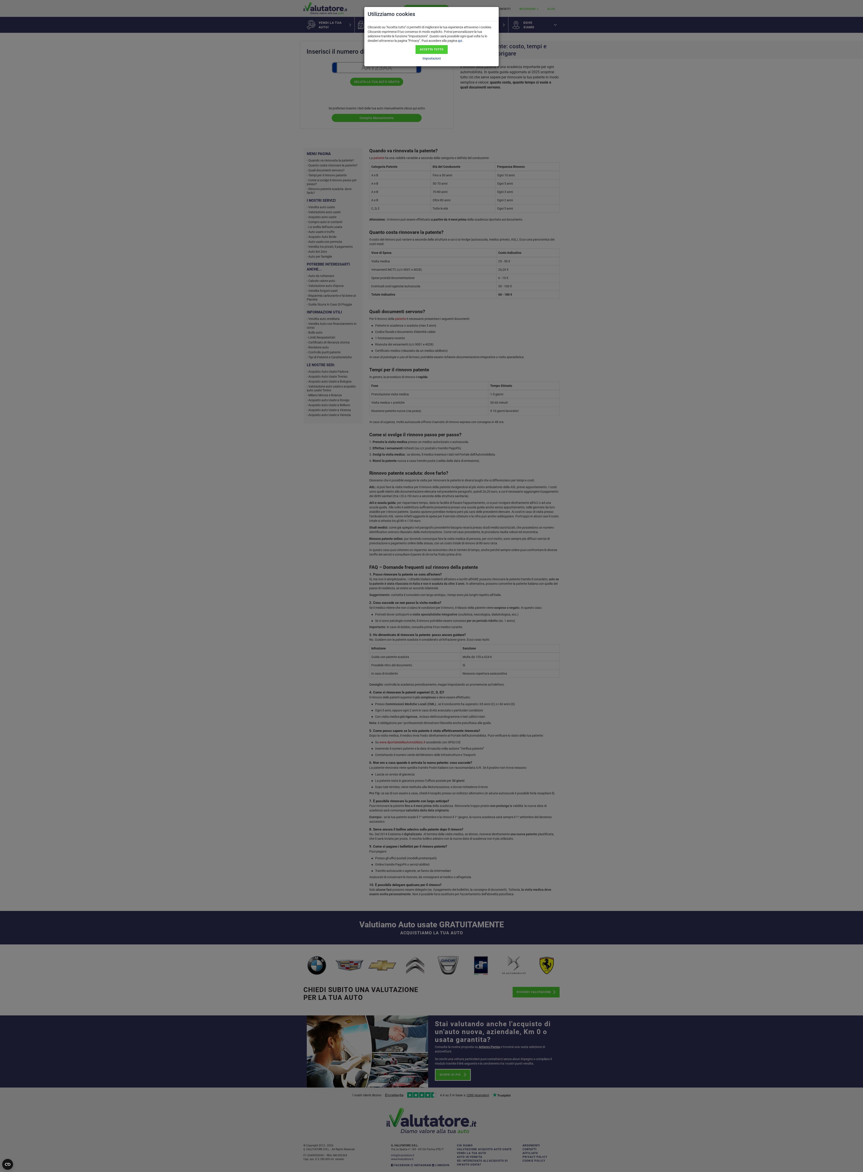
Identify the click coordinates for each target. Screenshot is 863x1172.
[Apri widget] (7, 1164)
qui (460, 40)
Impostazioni (432, 58)
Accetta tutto (431, 49)
